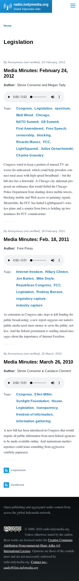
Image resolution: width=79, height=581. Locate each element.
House (57, 401)
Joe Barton (25, 278)
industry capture (29, 305)
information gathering (33, 421)
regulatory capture (31, 298)
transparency (47, 407)
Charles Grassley (30, 155)
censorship (25, 135)
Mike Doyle (45, 278)
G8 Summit (50, 122)
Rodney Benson (49, 292)
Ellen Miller (43, 394)
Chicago (42, 115)
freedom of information (34, 414)
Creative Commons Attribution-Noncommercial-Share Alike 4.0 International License (38, 545)
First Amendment (30, 128)
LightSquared (27, 148)
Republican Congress (33, 285)
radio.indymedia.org (31, 4)
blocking (44, 135)
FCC (46, 142)
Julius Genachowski (57, 148)
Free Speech (56, 128)
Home (8, 25)
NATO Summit (27, 122)
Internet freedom (29, 272)
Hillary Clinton (56, 272)
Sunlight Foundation (32, 401)
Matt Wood (24, 115)
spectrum (62, 108)
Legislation (43, 108)
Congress (24, 108)
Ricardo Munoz (28, 142)
